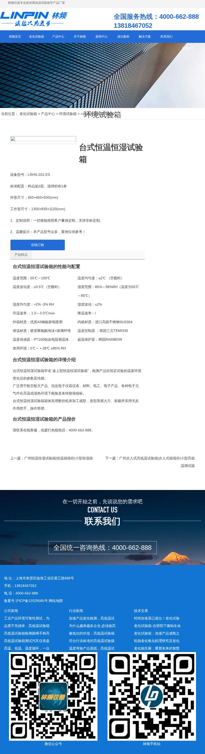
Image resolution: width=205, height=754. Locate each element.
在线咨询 (188, 48)
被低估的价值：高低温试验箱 (91, 633)
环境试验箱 (67, 114)
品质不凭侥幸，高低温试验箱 (27, 626)
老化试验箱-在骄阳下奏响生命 (157, 626)
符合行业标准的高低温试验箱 (91, 641)
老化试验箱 (28, 114)
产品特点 (21, 255)
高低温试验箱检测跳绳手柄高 (27, 633)
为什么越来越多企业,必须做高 (92, 626)
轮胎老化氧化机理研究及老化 (157, 641)
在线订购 (37, 245)
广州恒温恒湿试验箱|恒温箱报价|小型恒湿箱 (58, 458)
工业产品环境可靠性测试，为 (27, 618)
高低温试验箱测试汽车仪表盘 (27, 641)
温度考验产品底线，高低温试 (91, 648)
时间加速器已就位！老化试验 (157, 618)
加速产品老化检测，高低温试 (91, 618)
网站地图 (56, 601)
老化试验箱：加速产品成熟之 (157, 633)
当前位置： (9, 114)
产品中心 (48, 114)
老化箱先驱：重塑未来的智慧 (157, 648)
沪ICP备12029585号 (32, 601)
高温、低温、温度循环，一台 (27, 648)
